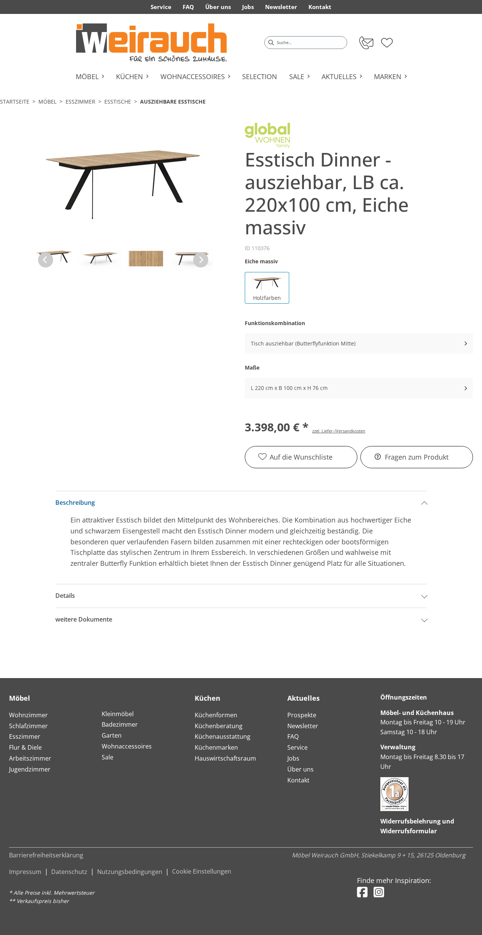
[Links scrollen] (45, 259)
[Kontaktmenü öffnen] (365, 42)
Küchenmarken (216, 747)
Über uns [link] (218, 7)
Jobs (293, 758)
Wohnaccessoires (127, 746)
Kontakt (298, 780)
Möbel (47, 101)
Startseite (14, 101)
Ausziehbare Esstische (173, 101)
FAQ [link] (188, 7)
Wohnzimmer (28, 715)
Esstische (117, 101)
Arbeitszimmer (30, 758)
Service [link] (161, 7)
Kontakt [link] (319, 7)
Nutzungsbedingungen (129, 872)
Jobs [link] (248, 7)
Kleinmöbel (118, 714)
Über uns (300, 769)
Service (297, 747)
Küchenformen (216, 715)
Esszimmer (80, 101)
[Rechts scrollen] (200, 259)
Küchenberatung (219, 726)
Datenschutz (69, 872)
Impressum (25, 872)
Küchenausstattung (222, 736)
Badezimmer (120, 724)
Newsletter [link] (281, 7)
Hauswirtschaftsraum (225, 758)
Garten (112, 735)
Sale (107, 757)
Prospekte (301, 715)
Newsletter (302, 726)
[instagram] (379, 892)
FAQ (293, 736)
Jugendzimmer (29, 769)
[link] (151, 42)
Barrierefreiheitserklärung (46, 855)
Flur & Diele (25, 747)
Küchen (207, 698)
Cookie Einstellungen (201, 871)
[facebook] (362, 892)
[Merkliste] (386, 40)
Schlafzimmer (28, 726)
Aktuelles (303, 698)
